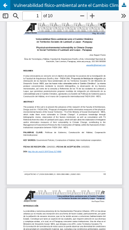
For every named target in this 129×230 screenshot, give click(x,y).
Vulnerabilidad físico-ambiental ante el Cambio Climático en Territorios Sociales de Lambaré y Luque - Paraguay (71, 5)
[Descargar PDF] (124, 5)
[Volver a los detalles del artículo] (5, 5)
